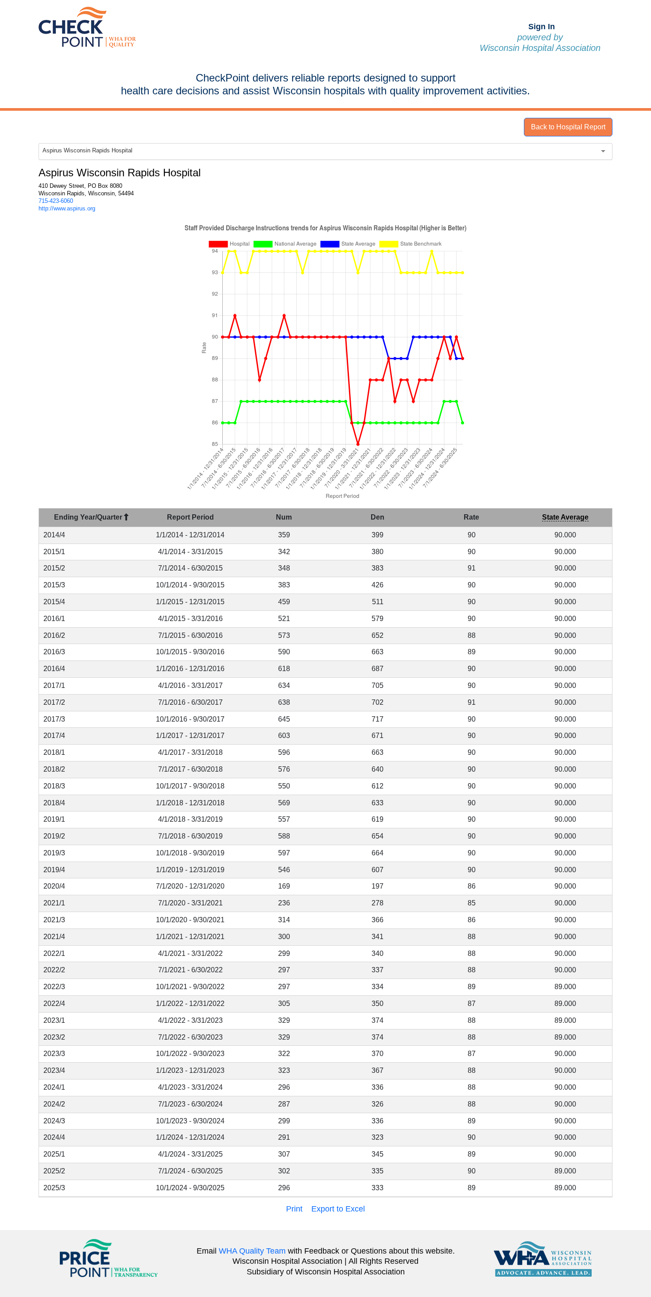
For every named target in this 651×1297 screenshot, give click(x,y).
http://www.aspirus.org (67, 208)
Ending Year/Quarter (89, 517)
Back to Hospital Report (568, 127)
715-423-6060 (56, 201)
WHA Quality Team (252, 1251)
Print (294, 1208)
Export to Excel (338, 1208)
